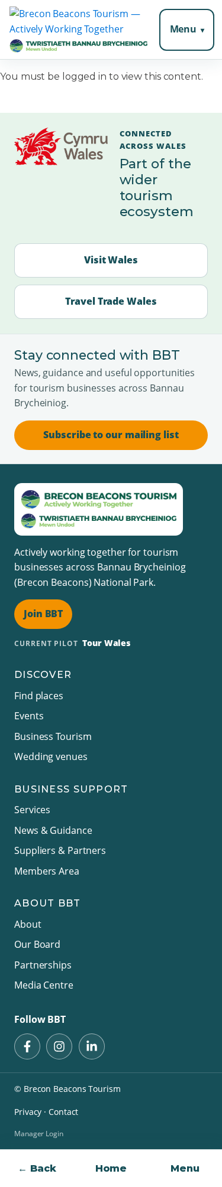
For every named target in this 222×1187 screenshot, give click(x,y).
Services (32, 809)
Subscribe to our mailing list (110, 434)
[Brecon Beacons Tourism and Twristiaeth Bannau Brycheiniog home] (78, 29)
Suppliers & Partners (60, 850)
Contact (63, 1111)
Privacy (27, 1111)
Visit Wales (111, 259)
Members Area (46, 871)
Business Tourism (52, 736)
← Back (37, 1168)
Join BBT (43, 613)
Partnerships (43, 964)
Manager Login (38, 1134)
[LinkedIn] (92, 1046)
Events (28, 715)
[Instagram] (59, 1046)
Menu (183, 28)
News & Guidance (53, 830)
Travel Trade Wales (110, 301)
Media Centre (43, 985)
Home (111, 1168)
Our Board (37, 944)
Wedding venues (51, 756)
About (27, 924)
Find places (38, 695)
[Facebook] (27, 1046)
